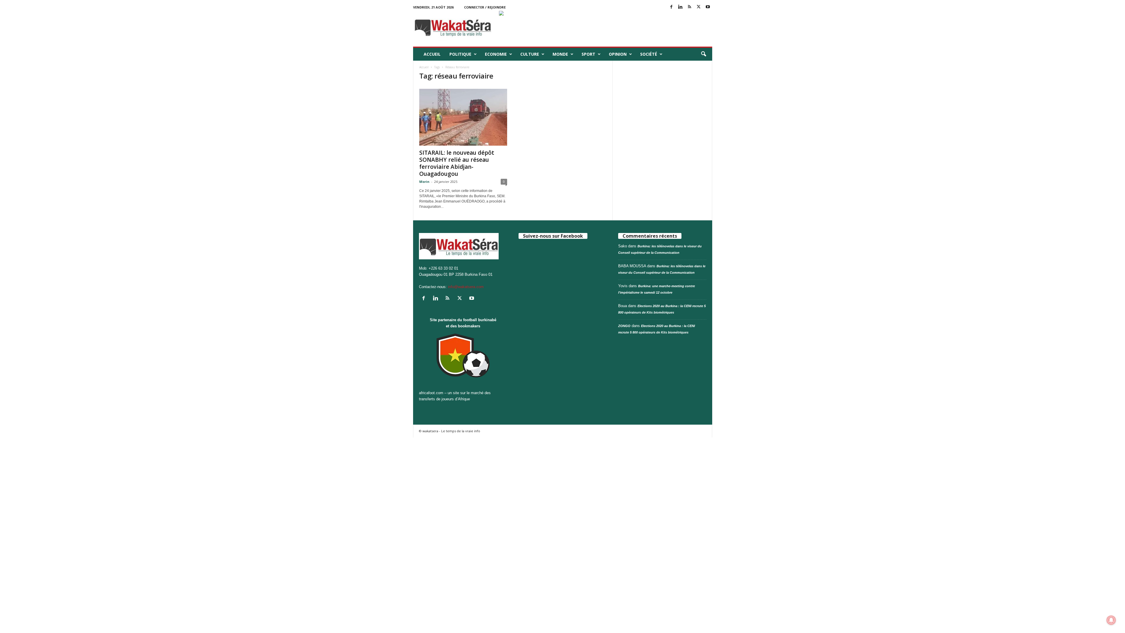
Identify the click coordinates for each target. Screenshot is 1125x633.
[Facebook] (671, 7)
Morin (424, 181)
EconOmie (496, 54)
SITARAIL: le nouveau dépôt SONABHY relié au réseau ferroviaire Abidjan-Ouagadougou (456, 163)
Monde (560, 54)
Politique (460, 54)
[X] (698, 7)
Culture (529, 54)
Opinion (618, 54)
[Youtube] (707, 7)
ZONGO (624, 326)
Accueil (432, 54)
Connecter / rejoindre (485, 7)
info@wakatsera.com (466, 287)
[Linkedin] (680, 7)
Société (648, 54)
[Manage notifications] (1111, 620)
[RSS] (689, 7)
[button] (703, 54)
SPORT (588, 54)
